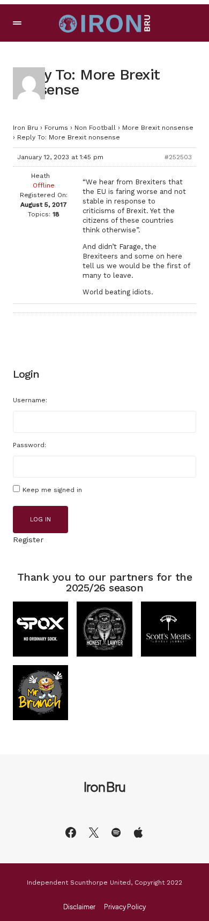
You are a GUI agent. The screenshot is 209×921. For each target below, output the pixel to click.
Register (28, 539)
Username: (30, 400)
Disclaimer (79, 907)
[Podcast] (138, 832)
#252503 (178, 157)
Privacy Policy (125, 907)
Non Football (95, 127)
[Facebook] (70, 832)
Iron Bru (25, 127)
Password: (29, 445)
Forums (56, 127)
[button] (17, 23)
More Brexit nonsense (157, 127)
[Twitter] (93, 832)
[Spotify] (116, 832)
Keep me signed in (52, 490)
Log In (40, 519)
